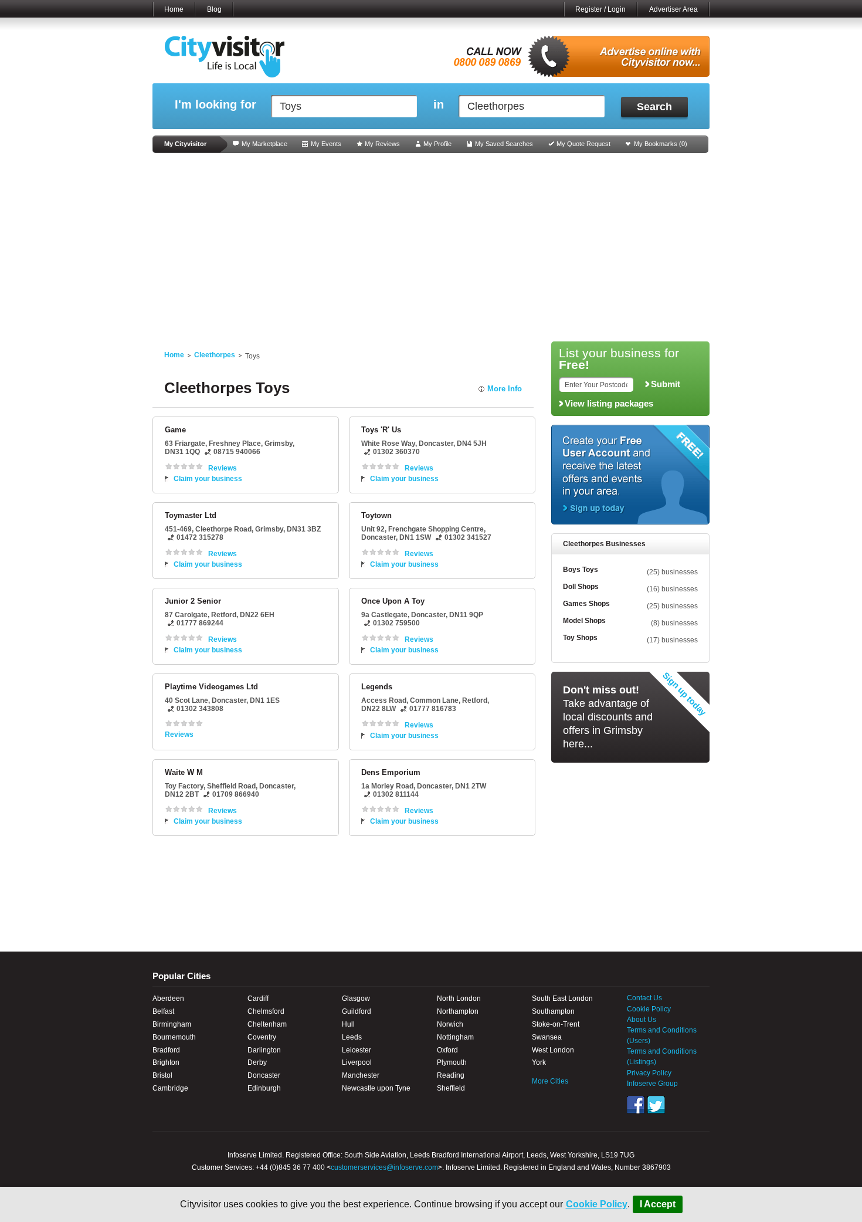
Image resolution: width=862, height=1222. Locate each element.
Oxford (447, 1050)
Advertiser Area (673, 9)
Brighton (165, 1062)
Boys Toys (580, 569)
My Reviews (382, 143)
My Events (326, 143)
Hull (348, 1024)
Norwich (450, 1024)
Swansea (547, 1037)
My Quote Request (583, 143)
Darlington (264, 1050)
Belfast (163, 1011)
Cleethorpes (214, 355)
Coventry (261, 1037)
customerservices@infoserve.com (384, 1167)
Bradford (166, 1050)
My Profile (437, 143)
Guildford (356, 1011)
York (539, 1062)
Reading (450, 1075)
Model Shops (584, 620)
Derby (257, 1062)
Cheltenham (267, 1024)
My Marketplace (264, 143)
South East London (562, 998)
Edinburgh (264, 1088)
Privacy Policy (649, 1073)
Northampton (457, 1011)
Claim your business (208, 479)
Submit (665, 384)
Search (654, 107)
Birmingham (171, 1024)
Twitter (656, 1104)
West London (553, 1050)
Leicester (356, 1050)
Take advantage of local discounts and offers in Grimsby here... (608, 717)
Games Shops (586, 603)
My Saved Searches (504, 143)
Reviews (222, 468)
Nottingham (455, 1037)
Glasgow (356, 998)
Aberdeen (168, 998)
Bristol (162, 1075)
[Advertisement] (431, 247)
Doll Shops (581, 586)
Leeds (352, 1037)
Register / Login (600, 9)
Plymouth (452, 1062)
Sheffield (451, 1088)
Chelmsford (265, 1011)
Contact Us (644, 998)
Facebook (635, 1104)
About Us (641, 1019)
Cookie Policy (596, 1204)
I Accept (658, 1204)
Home (174, 9)
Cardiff (258, 998)
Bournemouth (174, 1037)
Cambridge (170, 1088)
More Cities (550, 1081)
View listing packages (609, 403)
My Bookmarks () (660, 143)
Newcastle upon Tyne (376, 1088)
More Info (504, 388)
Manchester (360, 1075)
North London (459, 998)
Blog (214, 9)
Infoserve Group (652, 1083)
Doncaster (263, 1075)
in (438, 105)
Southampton (553, 1011)
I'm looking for (215, 105)
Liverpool (357, 1062)
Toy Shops (580, 637)
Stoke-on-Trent (555, 1024)
